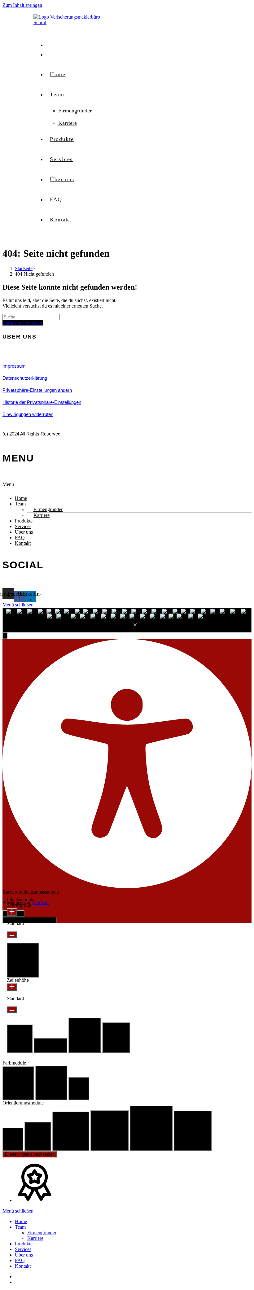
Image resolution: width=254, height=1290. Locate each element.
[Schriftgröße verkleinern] (12, 934)
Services (23, 526)
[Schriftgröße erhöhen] (12, 912)
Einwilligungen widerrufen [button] (27, 414)
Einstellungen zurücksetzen (30, 1154)
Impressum (14, 366)
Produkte (24, 520)
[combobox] (127, 620)
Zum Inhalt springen (22, 5)
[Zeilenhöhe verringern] (12, 1009)
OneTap (41, 902)
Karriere (41, 515)
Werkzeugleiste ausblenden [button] (29, 920)
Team (20, 503)
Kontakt (23, 543)
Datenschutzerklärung (24, 378)
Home (21, 498)
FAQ (20, 537)
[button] (127, 486)
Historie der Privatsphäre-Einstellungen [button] (41, 402)
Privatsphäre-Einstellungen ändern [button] (37, 390)
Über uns (24, 532)
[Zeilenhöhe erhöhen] (12, 987)
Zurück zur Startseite (22, 323)
